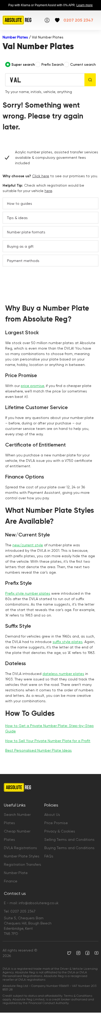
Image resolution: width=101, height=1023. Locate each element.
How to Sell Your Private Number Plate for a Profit (47, 741)
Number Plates (15, 37)
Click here (40, 176)
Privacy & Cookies (59, 831)
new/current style (27, 545)
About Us (52, 814)
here (48, 191)
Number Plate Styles (21, 856)
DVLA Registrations (20, 848)
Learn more (84, 5)
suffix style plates (68, 642)
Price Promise (56, 823)
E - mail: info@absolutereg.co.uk (31, 903)
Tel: (19, 911)
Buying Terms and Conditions (69, 848)
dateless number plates (63, 674)
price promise (32, 386)
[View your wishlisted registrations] (57, 20)
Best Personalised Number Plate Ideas (38, 750)
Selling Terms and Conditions (69, 839)
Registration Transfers (22, 864)
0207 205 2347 (78, 20)
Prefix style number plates (27, 593)
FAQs (48, 856)
